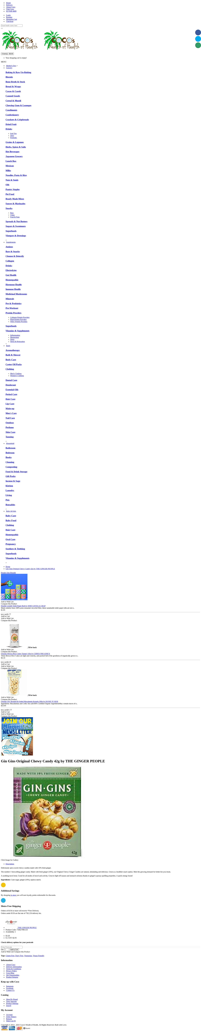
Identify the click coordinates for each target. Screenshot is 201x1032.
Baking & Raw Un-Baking (18, 72)
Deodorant (11, 385)
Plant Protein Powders (18, 319)
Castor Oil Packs (14, 364)
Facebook (9, 988)
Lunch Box (11, 161)
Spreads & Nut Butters (16, 221)
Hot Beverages (12, 151)
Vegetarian (28, 956)
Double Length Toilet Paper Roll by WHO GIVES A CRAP (23, 606)
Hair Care (10, 399)
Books (9, 457)
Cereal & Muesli (13, 100)
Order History (11, 1017)
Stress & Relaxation (17, 342)
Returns (9, 1019)
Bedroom (10, 452)
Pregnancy (11, 544)
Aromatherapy (13, 350)
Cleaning (10, 462)
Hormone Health (14, 284)
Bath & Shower (13, 355)
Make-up (10, 408)
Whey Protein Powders (18, 322)
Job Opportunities (12, 975)
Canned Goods (13, 96)
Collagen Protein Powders (19, 317)
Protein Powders (13, 313)
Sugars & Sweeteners (16, 226)
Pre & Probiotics (13, 303)
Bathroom (10, 448)
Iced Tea (13, 133)
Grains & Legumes (15, 142)
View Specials (11, 1001)
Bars (12, 213)
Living (9, 495)
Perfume (10, 427)
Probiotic (13, 138)
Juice (12, 136)
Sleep (12, 339)
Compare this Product (22, 952)
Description (10, 864)
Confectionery (12, 115)
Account (9, 1015)
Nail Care (10, 418)
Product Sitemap (12, 1004)
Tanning (10, 437)
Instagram (9, 986)
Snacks (9, 208)
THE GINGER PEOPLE (27, 928)
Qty (2, 949)
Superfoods (11, 231)
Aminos (9, 247)
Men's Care (11, 413)
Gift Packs (10, 476)
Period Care (11, 394)
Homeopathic (12, 280)
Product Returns (12, 977)
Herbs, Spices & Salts (16, 147)
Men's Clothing (16, 374)
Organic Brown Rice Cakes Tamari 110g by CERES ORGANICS (25, 654)
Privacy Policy (11, 971)
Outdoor (10, 422)
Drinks (9, 129)
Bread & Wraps (13, 86)
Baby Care (11, 515)
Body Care (11, 359)
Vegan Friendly (38, 956)
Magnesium (14, 337)
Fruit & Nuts (15, 217)
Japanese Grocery (14, 156)
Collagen (10, 261)
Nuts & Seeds (12, 180)
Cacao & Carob (13, 91)
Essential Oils (12, 389)
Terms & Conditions (13, 969)
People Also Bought (8, 573)
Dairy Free (19, 956)
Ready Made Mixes (15, 199)
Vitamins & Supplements (17, 331)
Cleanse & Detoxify (15, 256)
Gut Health (11, 275)
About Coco (10, 965)
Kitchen (9, 486)
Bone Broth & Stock (15, 82)
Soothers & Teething (15, 549)
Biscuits (9, 77)
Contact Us (10, 990)
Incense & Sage (13, 481)
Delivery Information (14, 967)
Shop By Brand (12, 999)
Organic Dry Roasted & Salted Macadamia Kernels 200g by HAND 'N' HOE (29, 701)
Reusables (10, 504)
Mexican (10, 166)
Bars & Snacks (13, 251)
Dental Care (11, 380)
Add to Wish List (7, 952)
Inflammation (15, 335)
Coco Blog (10, 973)
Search (8, 1006)
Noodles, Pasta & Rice (16, 175)
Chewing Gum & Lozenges (18, 105)
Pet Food (10, 194)
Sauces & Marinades (15, 203)
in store (13, 895)
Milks (8, 170)
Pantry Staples (13, 189)
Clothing (10, 369)
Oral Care (10, 539)
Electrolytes (11, 270)
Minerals (10, 299)
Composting (11, 467)
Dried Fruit (11, 124)
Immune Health (13, 289)
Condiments (11, 110)
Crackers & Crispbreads (17, 119)
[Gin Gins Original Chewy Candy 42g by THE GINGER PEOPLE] (47, 858)
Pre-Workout (12, 308)
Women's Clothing (17, 376)
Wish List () (11, 1021)
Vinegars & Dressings (16, 235)
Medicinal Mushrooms (16, 294)
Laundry (10, 490)
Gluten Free (10, 956)
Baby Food (11, 520)
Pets (7, 500)
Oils (7, 184)
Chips (12, 215)
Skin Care (10, 432)
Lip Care (10, 404)
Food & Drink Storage (16, 471)
